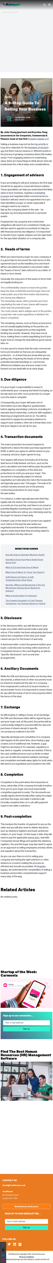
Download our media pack (26, 1206)
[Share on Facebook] (3, 1245)
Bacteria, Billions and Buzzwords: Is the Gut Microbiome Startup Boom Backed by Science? (25, 588)
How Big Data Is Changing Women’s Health (25, 555)
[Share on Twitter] (3, 1250)
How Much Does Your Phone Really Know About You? (24, 561)
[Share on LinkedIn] (3, 1255)
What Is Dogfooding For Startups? (21, 596)
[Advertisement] (26, 42)
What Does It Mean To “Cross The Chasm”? (25, 572)
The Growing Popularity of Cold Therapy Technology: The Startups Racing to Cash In (25, 602)
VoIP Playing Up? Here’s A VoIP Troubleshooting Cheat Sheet (20, 578)
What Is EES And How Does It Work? (22, 568)
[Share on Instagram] (3, 1260)
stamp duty (33, 838)
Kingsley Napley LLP (38, 139)
